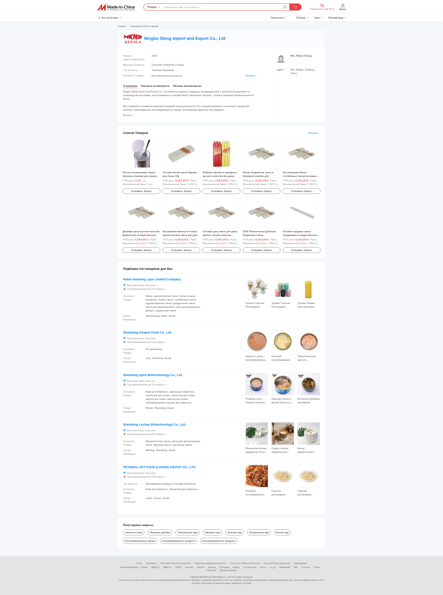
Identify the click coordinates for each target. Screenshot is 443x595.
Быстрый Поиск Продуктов (277, 563)
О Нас (139, 563)
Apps (317, 17)
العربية (273, 567)
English (144, 567)
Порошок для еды (187, 532)
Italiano (236, 567)
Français (189, 567)
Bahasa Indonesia (228, 570)
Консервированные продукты (218, 540)
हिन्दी (295, 567)
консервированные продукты (178, 540)
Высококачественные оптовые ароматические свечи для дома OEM (180, 235)
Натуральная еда (259, 532)
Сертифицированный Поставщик (147, 288)
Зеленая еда (234, 532)
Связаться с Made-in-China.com (245, 563)
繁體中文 (167, 567)
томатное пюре (133, 532)
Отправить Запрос (141, 191)
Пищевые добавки (160, 532)
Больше (250, 75)
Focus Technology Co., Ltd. (218, 576)
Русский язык (249, 567)
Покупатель (277, 17)
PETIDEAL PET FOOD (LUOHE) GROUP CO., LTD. (159, 467)
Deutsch (212, 567)
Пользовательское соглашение (175, 563)
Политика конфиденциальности (210, 563)
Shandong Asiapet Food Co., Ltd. (147, 332)
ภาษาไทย (305, 567)
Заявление (151, 563)
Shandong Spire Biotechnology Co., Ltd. (153, 375)
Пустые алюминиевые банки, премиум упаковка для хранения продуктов (141, 176)
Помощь (301, 17)
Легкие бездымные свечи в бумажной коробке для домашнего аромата (258, 176)
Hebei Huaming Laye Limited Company (152, 279)
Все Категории (110, 17)
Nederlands (284, 567)
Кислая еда (282, 532)
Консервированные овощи (140, 540)
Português (224, 567)
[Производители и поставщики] (116, 7)
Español (201, 567)
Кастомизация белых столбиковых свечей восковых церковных (300, 176)
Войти (342, 9)
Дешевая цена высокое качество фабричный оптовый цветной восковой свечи (141, 235)
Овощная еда (212, 532)
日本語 (178, 567)
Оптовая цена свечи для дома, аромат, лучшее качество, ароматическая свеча (220, 235)
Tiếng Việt (211, 570)
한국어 (263, 567)
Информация (300, 563)
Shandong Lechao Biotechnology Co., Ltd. (154, 424)
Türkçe (317, 567)
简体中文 (155, 567)
